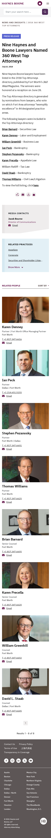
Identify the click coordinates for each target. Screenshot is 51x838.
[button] (34, 194)
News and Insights (13, 22)
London (7, 809)
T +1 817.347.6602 (12, 657)
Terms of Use (10, 748)
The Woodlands (33, 805)
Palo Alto (30, 789)
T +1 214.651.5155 (12, 392)
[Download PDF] (28, 194)
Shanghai (31, 801)
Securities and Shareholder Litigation (26, 260)
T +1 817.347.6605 (12, 551)
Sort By (42, 285)
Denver (7, 797)
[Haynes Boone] (13, 3)
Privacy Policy (26, 744)
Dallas (5, 387)
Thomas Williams (11, 179)
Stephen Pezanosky (13, 154)
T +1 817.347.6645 (12, 711)
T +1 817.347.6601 (12, 445)
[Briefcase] (40, 3)
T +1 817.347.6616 (12, 339)
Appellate (13, 249)
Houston (7, 805)
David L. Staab (13, 698)
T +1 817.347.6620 (12, 604)
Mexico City (31, 772)
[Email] (22, 194)
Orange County (33, 784)
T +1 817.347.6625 (12, 498)
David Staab (8, 172)
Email (15, 225)
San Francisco (33, 797)
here (35, 185)
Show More (14, 267)
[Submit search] (45, 12)
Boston (7, 776)
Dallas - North (10, 793)
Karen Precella (10, 160)
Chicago (7, 784)
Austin (7, 772)
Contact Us (9, 744)
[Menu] (48, 3)
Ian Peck (7, 148)
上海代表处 (26, 748)
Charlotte (8, 780)
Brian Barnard (9, 129)
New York (31, 776)
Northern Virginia (34, 780)
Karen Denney (9, 135)
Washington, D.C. (34, 809)
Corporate (13, 255)
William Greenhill (11, 141)
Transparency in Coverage (17, 752)
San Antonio (32, 793)
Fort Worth (7, 334)
